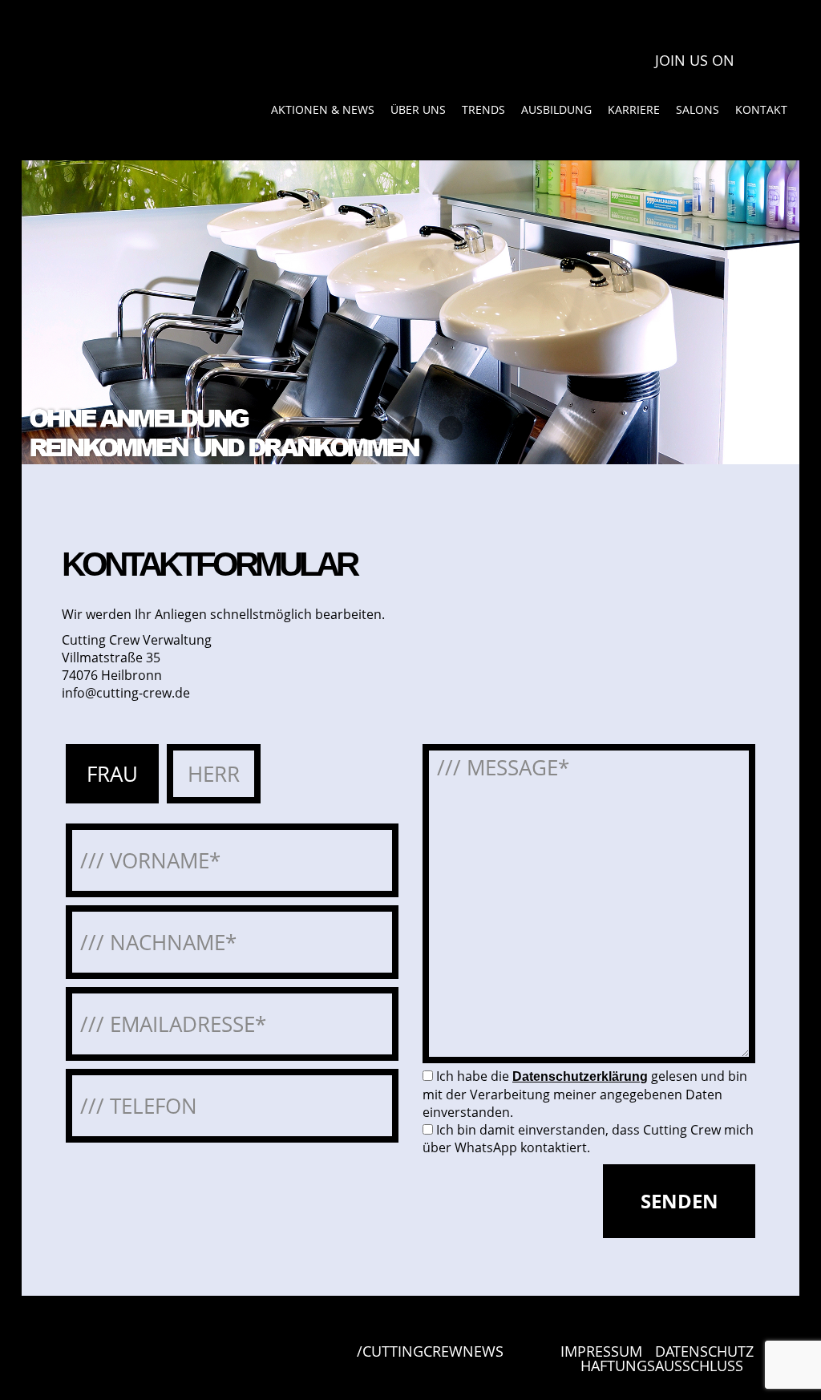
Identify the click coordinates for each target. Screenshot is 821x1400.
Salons (697, 109)
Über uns (418, 109)
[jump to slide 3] (451, 428)
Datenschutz (704, 1351)
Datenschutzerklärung (580, 1076)
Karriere (634, 109)
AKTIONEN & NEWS (322, 109)
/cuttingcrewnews (430, 1352)
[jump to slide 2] (410, 428)
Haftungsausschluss (661, 1365)
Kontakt (761, 109)
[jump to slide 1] (370, 428)
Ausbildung (556, 109)
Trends (483, 109)
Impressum (601, 1351)
